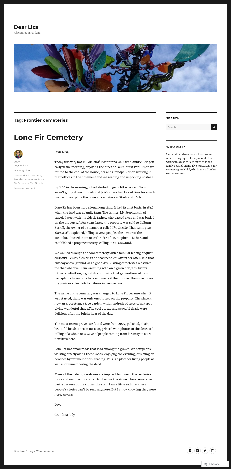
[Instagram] (213, 451)
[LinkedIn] (197, 451)
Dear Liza (26, 27)
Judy (17, 161)
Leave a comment (24, 188)
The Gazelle (37, 183)
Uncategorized (22, 170)
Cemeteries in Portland (27, 175)
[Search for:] (188, 127)
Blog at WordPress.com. (41, 451)
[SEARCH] (214, 127)
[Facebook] (190, 451)
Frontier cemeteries (25, 179)
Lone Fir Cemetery (48, 137)
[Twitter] (205, 451)
